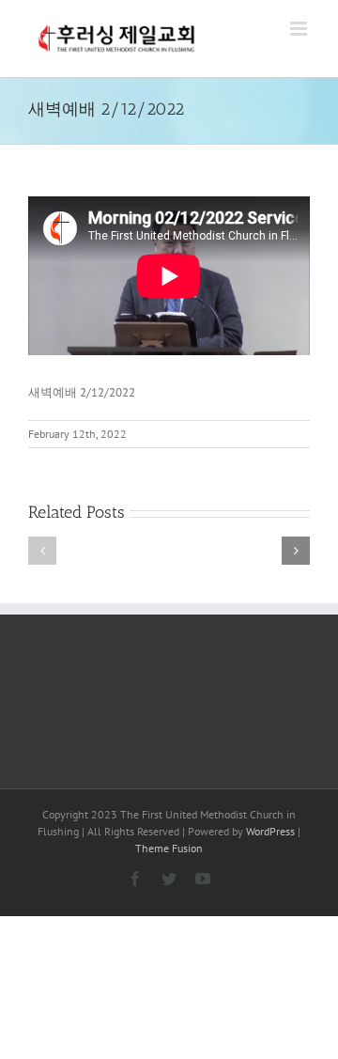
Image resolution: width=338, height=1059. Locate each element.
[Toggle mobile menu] (300, 29)
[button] (42, 551)
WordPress (270, 831)
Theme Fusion (169, 848)
